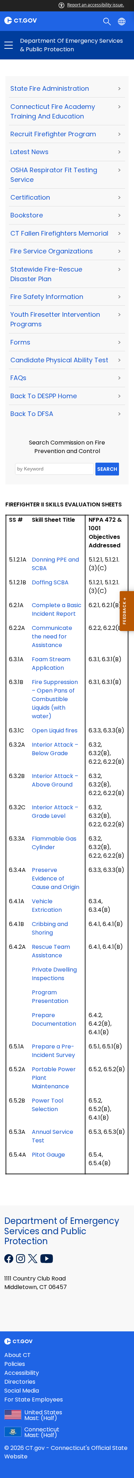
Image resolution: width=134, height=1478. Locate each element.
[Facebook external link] (9, 1258)
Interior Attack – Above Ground (55, 780)
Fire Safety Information (46, 296)
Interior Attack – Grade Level (55, 811)
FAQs (18, 377)
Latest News (29, 151)
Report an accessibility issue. (95, 5)
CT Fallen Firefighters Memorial (59, 233)
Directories (19, 1382)
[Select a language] (122, 21)
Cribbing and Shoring (50, 928)
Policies (14, 1364)
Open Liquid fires (55, 730)
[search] (107, 21)
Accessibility (21, 1373)
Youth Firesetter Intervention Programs (55, 319)
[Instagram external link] (21, 1258)
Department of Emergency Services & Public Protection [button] (37, 45)
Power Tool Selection (47, 1104)
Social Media (21, 1391)
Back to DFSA (31, 413)
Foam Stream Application (51, 663)
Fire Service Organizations (51, 251)
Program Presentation (50, 996)
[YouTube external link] (46, 1258)
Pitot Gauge (48, 1155)
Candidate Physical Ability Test (59, 360)
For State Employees (33, 1399)
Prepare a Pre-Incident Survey (53, 1050)
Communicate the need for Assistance (52, 636)
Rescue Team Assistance (51, 951)
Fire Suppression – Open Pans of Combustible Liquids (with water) (55, 699)
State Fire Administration (49, 88)
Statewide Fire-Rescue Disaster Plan (46, 274)
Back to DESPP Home (43, 395)
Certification (30, 197)
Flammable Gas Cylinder (54, 843)
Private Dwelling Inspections (54, 974)
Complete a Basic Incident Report (56, 609)
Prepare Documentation (54, 1019)
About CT (17, 1355)
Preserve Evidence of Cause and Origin (55, 878)
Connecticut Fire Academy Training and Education (52, 111)
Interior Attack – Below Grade (55, 749)
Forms (20, 342)
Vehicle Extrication (47, 905)
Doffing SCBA (50, 582)
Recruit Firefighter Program (53, 134)
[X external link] (33, 1258)
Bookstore (26, 215)
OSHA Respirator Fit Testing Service (53, 174)
